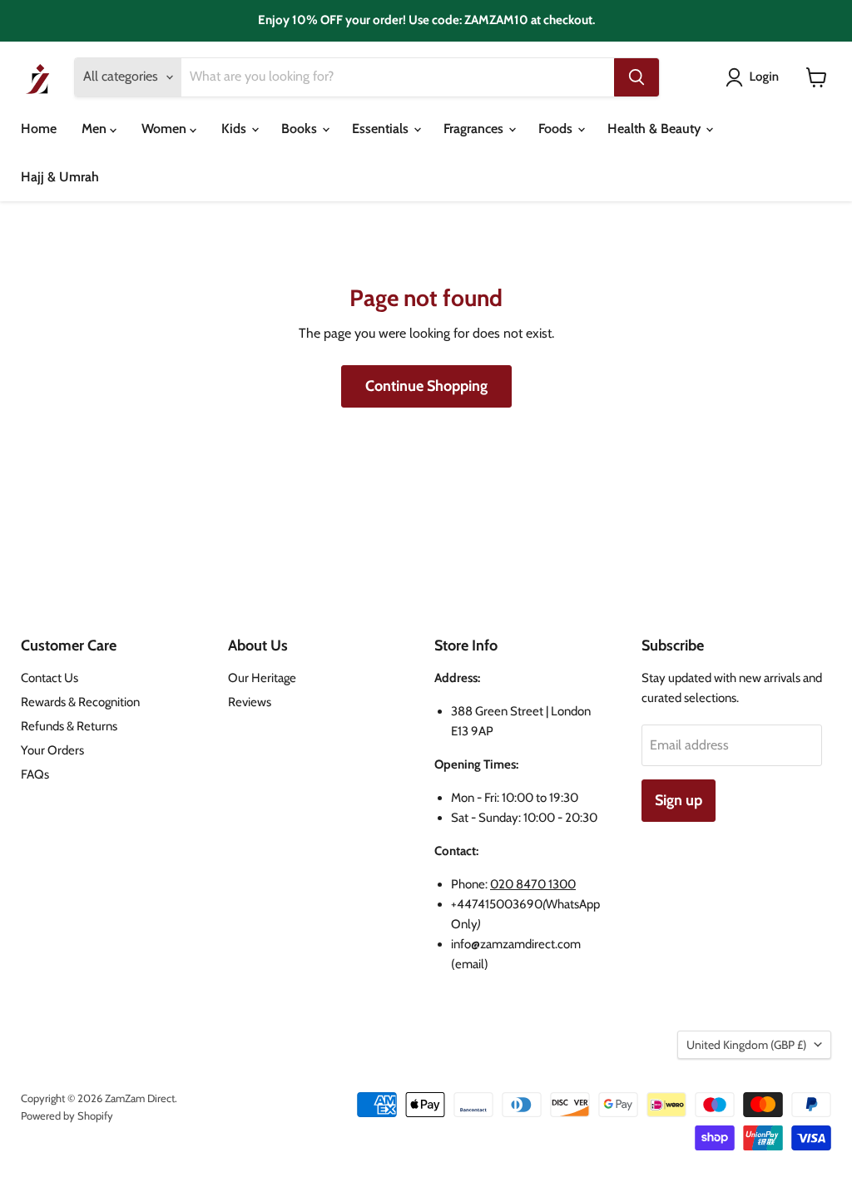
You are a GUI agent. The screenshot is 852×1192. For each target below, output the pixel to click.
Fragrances (475, 128)
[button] (755, 77)
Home (39, 128)
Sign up (678, 800)
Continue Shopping (426, 386)
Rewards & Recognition (80, 702)
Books (300, 128)
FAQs (35, 774)
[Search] (636, 77)
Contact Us (49, 677)
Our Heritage (262, 677)
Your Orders (52, 750)
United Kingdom (746, 1044)
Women (165, 128)
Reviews (249, 702)
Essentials (382, 128)
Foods (557, 128)
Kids (235, 128)
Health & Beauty (655, 128)
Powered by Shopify (67, 1115)
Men (96, 128)
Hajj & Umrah (60, 177)
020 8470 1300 (533, 884)
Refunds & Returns (69, 726)
